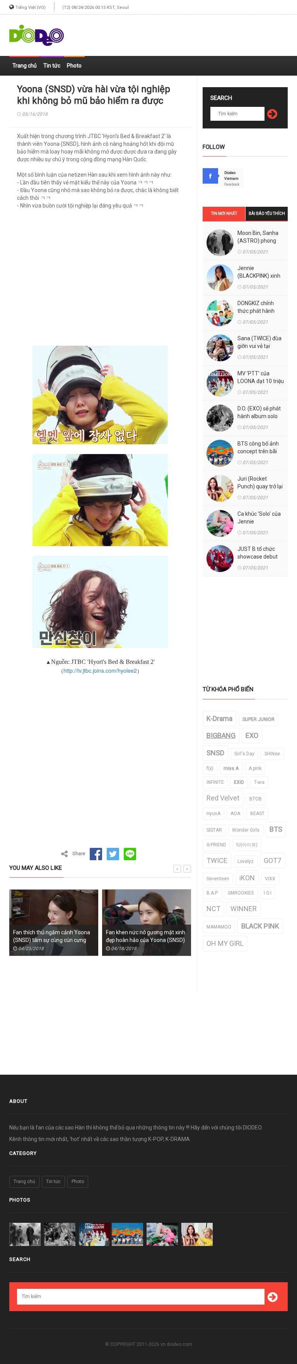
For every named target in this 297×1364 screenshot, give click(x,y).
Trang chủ (24, 65)
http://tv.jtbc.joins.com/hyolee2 (100, 670)
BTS (276, 829)
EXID (239, 782)
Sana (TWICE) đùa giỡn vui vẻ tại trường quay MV (259, 346)
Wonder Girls (245, 830)
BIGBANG (221, 735)
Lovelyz (245, 861)
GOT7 (272, 860)
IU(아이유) (247, 844)
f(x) (210, 768)
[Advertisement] (197, 32)
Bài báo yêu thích (267, 213)
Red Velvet (223, 798)
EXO (252, 735)
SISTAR (214, 830)
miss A (231, 768)
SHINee (272, 753)
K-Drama (219, 718)
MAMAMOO (219, 927)
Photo (74, 65)
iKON (247, 878)
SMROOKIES (241, 893)
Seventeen (218, 878)
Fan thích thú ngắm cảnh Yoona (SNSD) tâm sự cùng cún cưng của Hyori (51, 940)
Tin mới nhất (224, 213)
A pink (255, 768)
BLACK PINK (260, 926)
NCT (213, 909)
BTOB (255, 799)
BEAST (257, 813)
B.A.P (212, 893)
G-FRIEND (216, 844)
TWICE (217, 860)
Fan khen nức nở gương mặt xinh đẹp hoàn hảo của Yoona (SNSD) (145, 936)
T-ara (259, 782)
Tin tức (51, 65)
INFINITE (215, 782)
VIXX (270, 878)
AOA (235, 813)
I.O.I (267, 893)
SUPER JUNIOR (258, 719)
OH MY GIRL (225, 943)
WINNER (243, 909)
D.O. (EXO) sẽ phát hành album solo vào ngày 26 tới (259, 416)
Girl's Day (244, 753)
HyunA (213, 813)
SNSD (215, 753)
